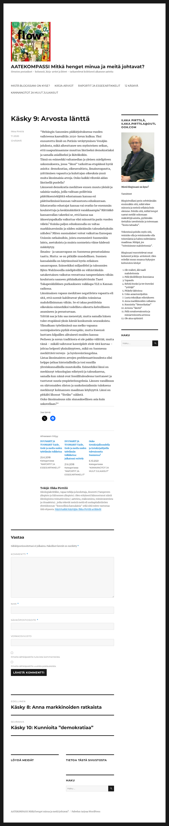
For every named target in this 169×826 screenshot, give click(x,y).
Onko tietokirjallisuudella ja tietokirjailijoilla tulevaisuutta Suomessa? (99, 448)
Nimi (15, 603)
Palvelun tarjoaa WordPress (86, 811)
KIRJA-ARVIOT (64, 85)
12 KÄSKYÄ (131, 85)
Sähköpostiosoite (24, 620)
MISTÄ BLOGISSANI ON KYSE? (30, 85)
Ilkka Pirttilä (17, 131)
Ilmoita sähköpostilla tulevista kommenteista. (35, 657)
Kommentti (19, 554)
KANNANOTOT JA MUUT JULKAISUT (34, 92)
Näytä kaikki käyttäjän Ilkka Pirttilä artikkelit (78, 509)
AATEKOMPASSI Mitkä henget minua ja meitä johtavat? (77, 66)
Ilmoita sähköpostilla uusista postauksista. (33, 666)
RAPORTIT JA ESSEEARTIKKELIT (99, 85)
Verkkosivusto (21, 636)
